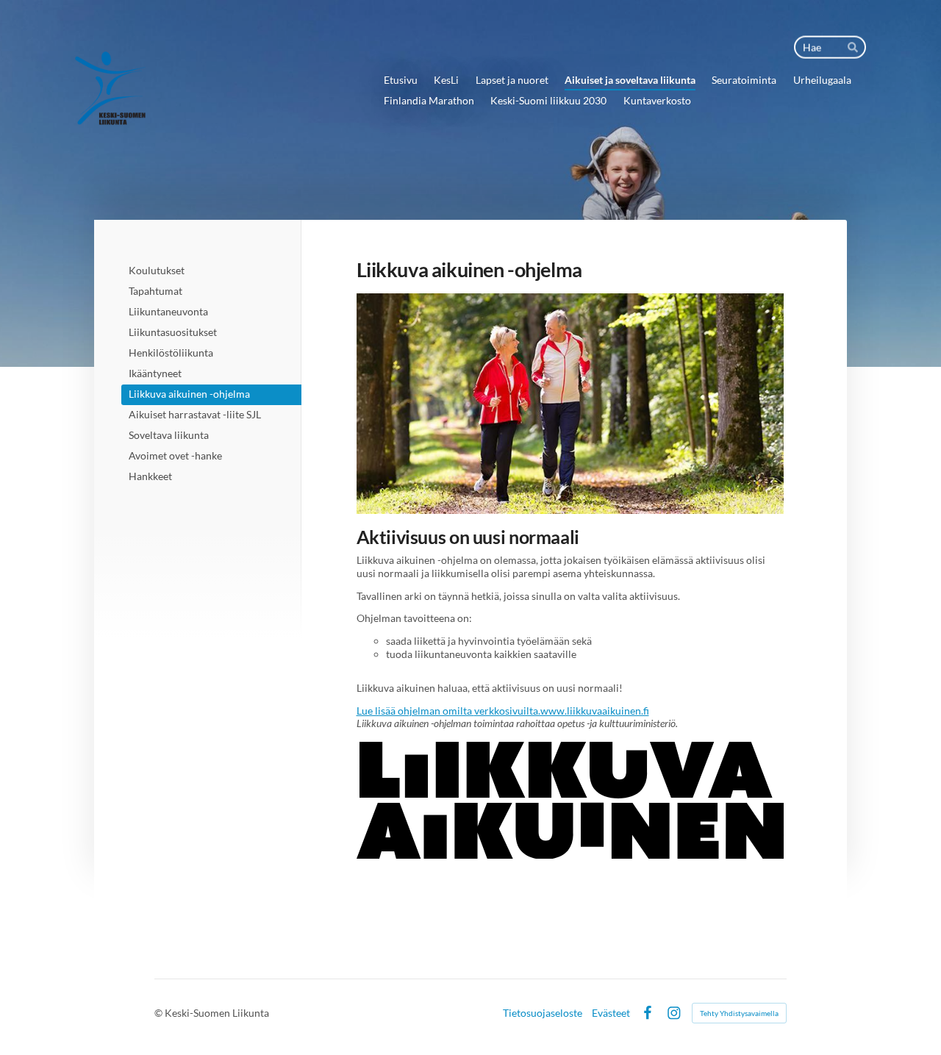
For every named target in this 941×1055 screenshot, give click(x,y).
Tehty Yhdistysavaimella (739, 1013)
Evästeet (611, 1013)
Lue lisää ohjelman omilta (415, 710)
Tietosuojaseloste (542, 1013)
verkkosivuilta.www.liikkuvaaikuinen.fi (561, 710)
